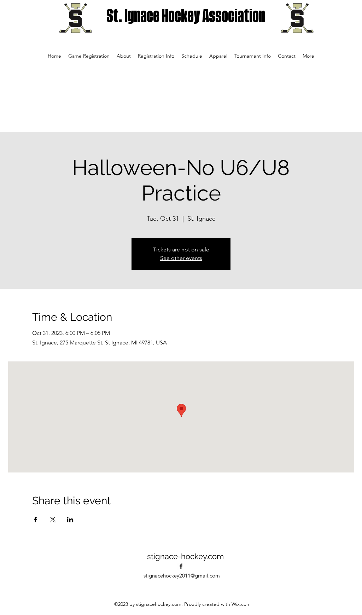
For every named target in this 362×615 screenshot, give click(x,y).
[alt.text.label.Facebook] (181, 566)
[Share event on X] (52, 519)
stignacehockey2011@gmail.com (182, 575)
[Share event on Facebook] (35, 519)
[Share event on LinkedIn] (70, 519)
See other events (181, 258)
